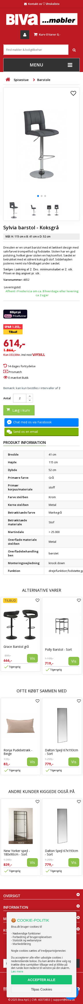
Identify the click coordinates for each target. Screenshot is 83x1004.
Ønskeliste (53, 4)
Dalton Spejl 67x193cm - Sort (61, 752)
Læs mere (17, 971)
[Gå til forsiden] (8, 79)
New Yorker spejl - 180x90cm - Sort (17, 852)
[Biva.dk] (41, 19)
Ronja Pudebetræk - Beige (18, 752)
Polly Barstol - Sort (58, 649)
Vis (32, 658)
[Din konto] (24, 34)
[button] (38, 196)
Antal (7, 398)
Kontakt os (35, 4)
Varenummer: (13, 280)
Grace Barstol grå (16, 646)
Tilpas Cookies (41, 989)
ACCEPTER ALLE (41, 980)
